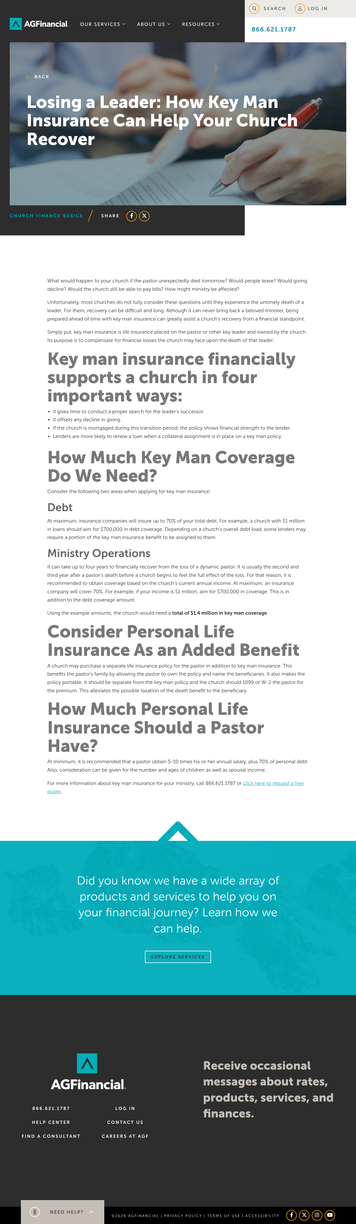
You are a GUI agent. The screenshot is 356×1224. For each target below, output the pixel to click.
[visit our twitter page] (304, 1215)
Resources (198, 24)
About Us (151, 24)
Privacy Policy (183, 1216)
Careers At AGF (125, 1136)
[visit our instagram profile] (317, 1215)
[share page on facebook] (131, 216)
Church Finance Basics (46, 215)
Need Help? (66, 1212)
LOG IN (318, 8)
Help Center (51, 1122)
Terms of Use (224, 1216)
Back (41, 76)
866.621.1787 (273, 29)
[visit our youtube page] (330, 1215)
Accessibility (262, 1216)
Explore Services (178, 956)
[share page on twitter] (144, 216)
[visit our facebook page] (291, 1215)
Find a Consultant (51, 1136)
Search (274, 8)
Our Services (100, 24)
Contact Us (125, 1122)
